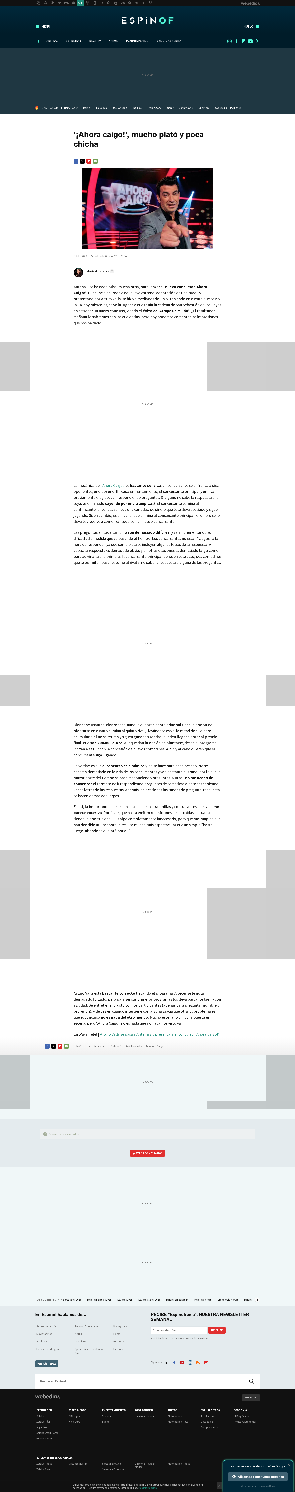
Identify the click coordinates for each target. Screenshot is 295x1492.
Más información (147, 1488)
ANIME (113, 41)
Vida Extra (74, 1421)
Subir (248, 1397)
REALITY (95, 41)
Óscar (170, 108)
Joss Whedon (120, 108)
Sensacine (107, 1416)
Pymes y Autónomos (245, 1421)
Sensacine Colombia (113, 1469)
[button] (99, 271)
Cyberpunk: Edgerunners (228, 108)
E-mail (95, 161)
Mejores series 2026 (71, 1299)
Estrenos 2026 (125, 1299)
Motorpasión (175, 1416)
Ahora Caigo (156, 1046)
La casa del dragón (47, 1349)
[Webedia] (47, 1396)
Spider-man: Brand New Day (89, 1351)
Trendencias (207, 1416)
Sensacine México (111, 1463)
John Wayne (186, 108)
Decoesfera (207, 1421)
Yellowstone (154, 108)
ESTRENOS (73, 41)
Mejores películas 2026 (99, 1299)
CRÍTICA (52, 41)
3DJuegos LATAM (78, 1463)
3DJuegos (74, 1416)
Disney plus (120, 1326)
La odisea (80, 1341)
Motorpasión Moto (178, 1421)
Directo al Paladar (145, 1416)
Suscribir (216, 1330)
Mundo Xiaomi (44, 1438)
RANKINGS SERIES (169, 41)
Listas (116, 1334)
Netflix (78, 1334)
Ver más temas (46, 1363)
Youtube (250, 41)
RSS (198, 1361)
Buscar (251, 1381)
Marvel (86, 108)
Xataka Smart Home (47, 1433)
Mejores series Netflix (177, 1299)
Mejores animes (203, 1299)
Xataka (40, 1416)
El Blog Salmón (242, 1416)
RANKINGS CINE (137, 41)
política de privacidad (196, 1338)
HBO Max (118, 1341)
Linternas (118, 1349)
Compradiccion (209, 1427)
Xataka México (44, 1463)
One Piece (203, 108)
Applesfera (41, 1427)
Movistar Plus (44, 1334)
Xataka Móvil (43, 1421)
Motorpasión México (179, 1463)
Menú (46, 26)
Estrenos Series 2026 (149, 1299)
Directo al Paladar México (145, 1465)
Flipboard (243, 41)
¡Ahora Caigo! (112, 485)
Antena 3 (116, 1046)
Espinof (147, 20)
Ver (149, 1153)
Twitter (257, 41)
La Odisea (101, 108)
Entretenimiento (97, 1046)
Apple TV (41, 1341)
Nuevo (248, 26)
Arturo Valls (135, 1046)
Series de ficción (46, 1326)
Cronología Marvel (228, 1299)
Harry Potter (70, 108)
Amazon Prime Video (87, 1326)
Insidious (137, 108)
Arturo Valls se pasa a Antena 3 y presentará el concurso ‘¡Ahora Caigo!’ (159, 1034)
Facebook (236, 41)
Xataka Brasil (43, 1469)
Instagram (229, 41)
